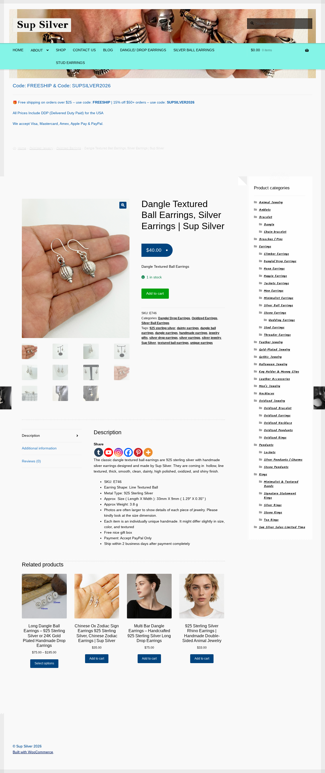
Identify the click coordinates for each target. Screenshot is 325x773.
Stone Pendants (276, 467)
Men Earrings (273, 290)
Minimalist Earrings (278, 298)
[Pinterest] (138, 452)
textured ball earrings (173, 343)
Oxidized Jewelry (41, 148)
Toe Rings (271, 519)
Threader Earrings (277, 334)
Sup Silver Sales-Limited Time (282, 527)
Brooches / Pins (271, 239)
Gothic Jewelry (270, 357)
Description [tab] (31, 436)
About (37, 50)
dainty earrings (188, 328)
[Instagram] (118, 452)
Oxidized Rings (275, 437)
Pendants (266, 445)
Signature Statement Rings (280, 495)
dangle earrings (166, 333)
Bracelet (265, 217)
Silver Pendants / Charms (283, 459)
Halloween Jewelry (273, 364)
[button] (122, 205)
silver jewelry (211, 338)
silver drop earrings (163, 338)
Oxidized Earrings (68, 148)
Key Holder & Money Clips (279, 371)
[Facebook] (128, 452)
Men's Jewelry (269, 386)
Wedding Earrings (282, 320)
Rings (263, 474)
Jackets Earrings (276, 283)
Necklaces (266, 393)
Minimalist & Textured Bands (281, 484)
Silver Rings (273, 505)
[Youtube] (108, 452)
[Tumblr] (98, 452)
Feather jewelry (271, 342)
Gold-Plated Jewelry (274, 349)
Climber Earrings (276, 253)
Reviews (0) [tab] (31, 461)
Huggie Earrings (275, 276)
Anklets (265, 209)
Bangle (269, 224)
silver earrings (189, 338)
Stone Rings (273, 512)
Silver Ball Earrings (193, 50)
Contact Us (84, 50)
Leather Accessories (274, 379)
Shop (61, 50)
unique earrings (201, 343)
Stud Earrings (70, 63)
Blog (108, 50)
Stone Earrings (275, 312)
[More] (148, 452)
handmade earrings (193, 333)
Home (18, 50)
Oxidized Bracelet (277, 408)
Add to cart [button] (96, 658)
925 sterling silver (162, 328)
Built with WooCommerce (33, 752)
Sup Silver (148, 343)
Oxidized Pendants (278, 430)
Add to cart (155, 293)
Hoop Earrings (274, 268)
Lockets (269, 452)
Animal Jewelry (271, 202)
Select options (44, 663)
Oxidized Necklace (278, 423)
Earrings (265, 246)
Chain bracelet (275, 231)
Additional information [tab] (39, 448)
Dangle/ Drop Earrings (143, 50)
